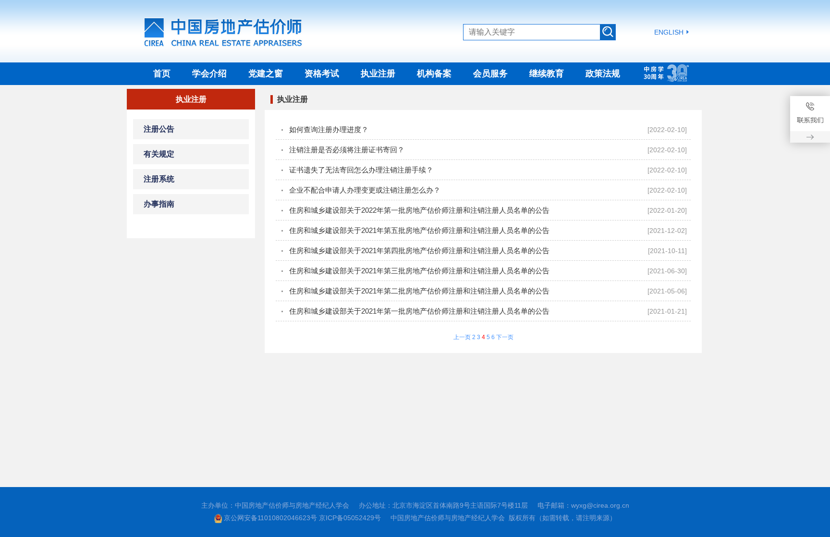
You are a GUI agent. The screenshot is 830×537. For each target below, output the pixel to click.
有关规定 (159, 154)
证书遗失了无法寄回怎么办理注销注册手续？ (361, 170)
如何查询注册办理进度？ (328, 129)
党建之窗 (265, 73)
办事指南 (159, 204)
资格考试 (322, 73)
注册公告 (159, 129)
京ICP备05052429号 (350, 518)
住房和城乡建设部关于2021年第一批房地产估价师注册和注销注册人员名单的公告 (419, 311)
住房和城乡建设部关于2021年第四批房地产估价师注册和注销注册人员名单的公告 (419, 250)
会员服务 (490, 73)
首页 (162, 73)
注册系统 (159, 179)
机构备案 (434, 73)
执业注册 (378, 73)
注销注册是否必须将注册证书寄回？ (346, 150)
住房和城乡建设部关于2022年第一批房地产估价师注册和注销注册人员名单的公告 (419, 210)
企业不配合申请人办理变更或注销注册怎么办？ (364, 190)
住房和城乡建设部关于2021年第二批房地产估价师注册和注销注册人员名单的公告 (419, 291)
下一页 (504, 337)
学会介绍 (209, 73)
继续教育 (546, 73)
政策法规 (603, 73)
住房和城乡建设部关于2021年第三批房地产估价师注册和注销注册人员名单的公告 (419, 271)
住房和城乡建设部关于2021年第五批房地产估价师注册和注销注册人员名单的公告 (419, 230)
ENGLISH (669, 32)
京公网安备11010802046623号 (270, 518)
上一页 (462, 337)
